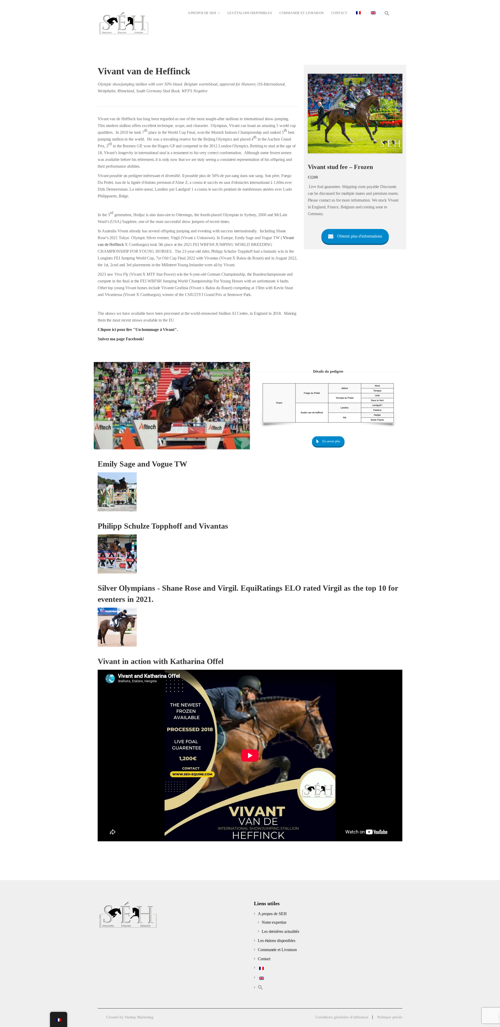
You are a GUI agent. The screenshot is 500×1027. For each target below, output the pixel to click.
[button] (387, 13)
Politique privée (389, 1017)
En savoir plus (331, 441)
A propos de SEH (272, 913)
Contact (264, 959)
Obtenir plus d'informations (359, 236)
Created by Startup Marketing (129, 1017)
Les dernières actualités (280, 931)
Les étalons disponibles (276, 940)
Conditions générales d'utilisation (341, 1017)
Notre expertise (274, 922)
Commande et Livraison (277, 949)
